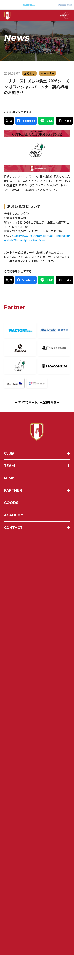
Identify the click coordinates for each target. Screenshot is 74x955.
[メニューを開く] (65, 15)
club (9, 453)
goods (11, 503)
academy (13, 515)
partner (13, 490)
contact (13, 528)
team (9, 466)
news (10, 478)
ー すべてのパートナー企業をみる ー (37, 402)
